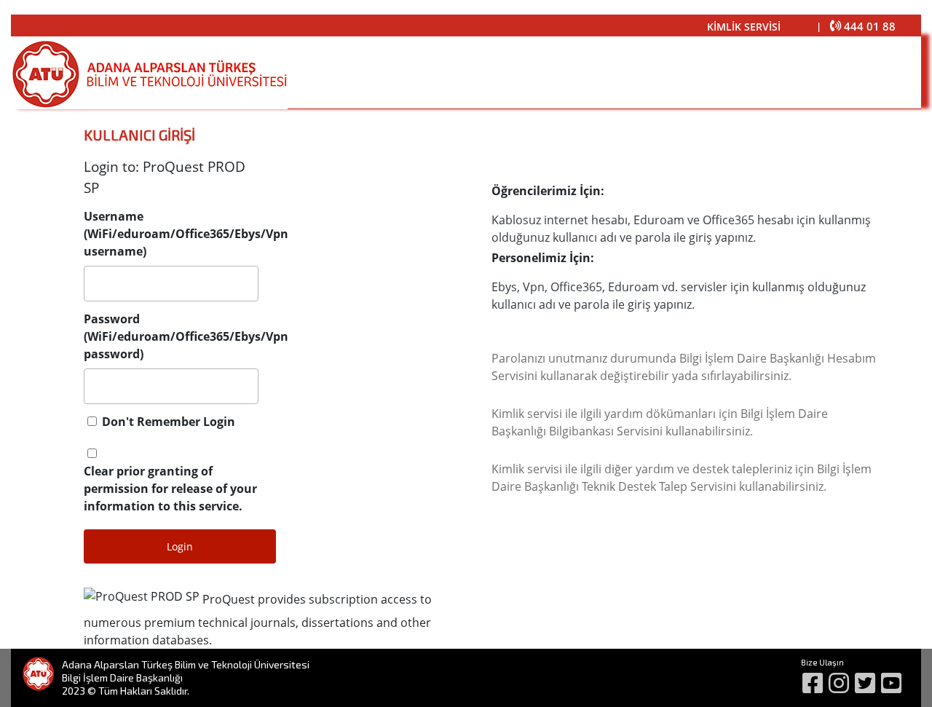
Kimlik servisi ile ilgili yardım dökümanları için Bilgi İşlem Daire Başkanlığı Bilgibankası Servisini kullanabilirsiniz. (659, 422)
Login (180, 546)
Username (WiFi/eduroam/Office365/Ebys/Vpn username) (186, 233)
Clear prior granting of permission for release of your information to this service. (170, 488)
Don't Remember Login (168, 422)
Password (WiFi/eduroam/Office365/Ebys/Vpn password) (186, 336)
